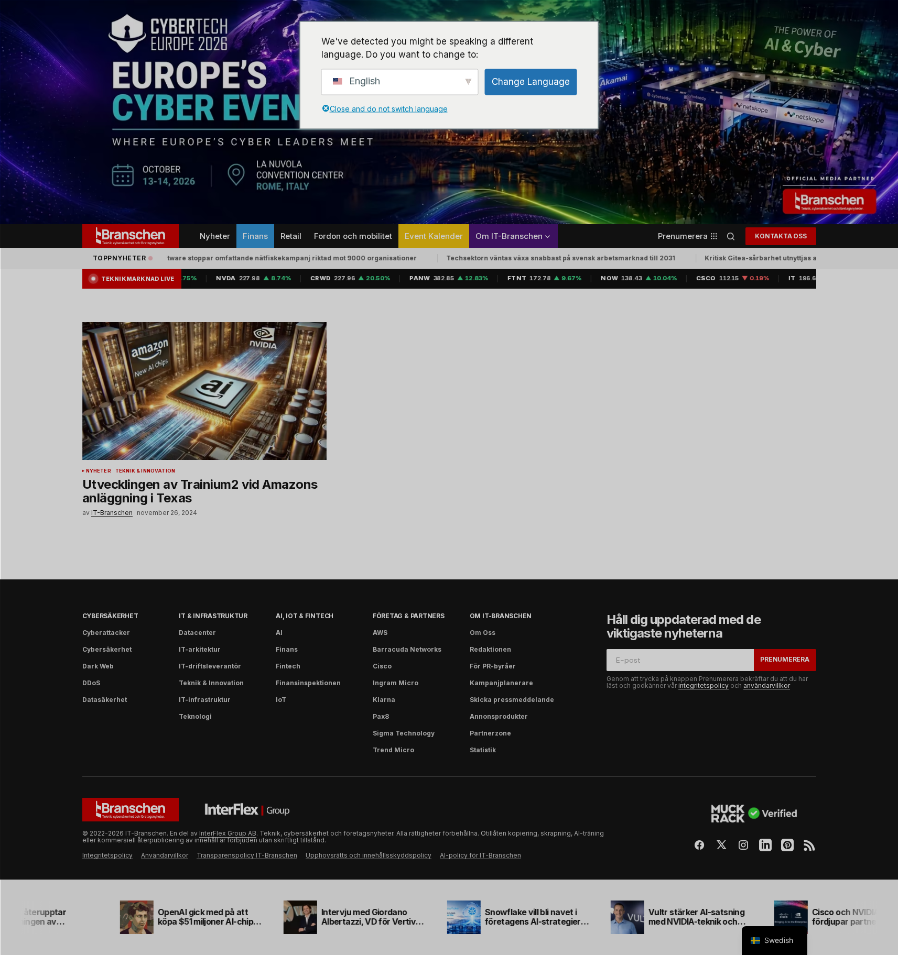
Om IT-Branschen (501, 616)
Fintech (288, 666)
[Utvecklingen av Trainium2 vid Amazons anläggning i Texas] (204, 390)
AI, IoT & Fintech (304, 616)
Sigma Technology (404, 733)
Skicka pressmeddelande (512, 700)
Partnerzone (490, 733)
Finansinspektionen (308, 683)
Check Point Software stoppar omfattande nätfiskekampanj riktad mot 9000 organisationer (259, 258)
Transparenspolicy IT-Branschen (247, 855)
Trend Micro (393, 750)
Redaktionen (490, 649)
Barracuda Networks (407, 649)
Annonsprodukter (499, 716)
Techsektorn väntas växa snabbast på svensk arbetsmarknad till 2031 (553, 258)
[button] (730, 236)
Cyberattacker (106, 632)
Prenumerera (784, 659)
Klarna (384, 700)
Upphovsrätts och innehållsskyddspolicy (368, 855)
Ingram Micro (395, 683)
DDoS (91, 683)
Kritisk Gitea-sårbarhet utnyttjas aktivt (761, 258)
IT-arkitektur (200, 649)
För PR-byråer (493, 666)
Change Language (531, 81)
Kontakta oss (780, 236)
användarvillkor (766, 685)
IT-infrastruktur (205, 700)
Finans (287, 649)
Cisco (382, 666)
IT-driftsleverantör (210, 666)
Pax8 (381, 716)
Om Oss (482, 632)
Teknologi (195, 716)
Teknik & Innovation (145, 471)
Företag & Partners (409, 616)
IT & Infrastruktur (213, 616)
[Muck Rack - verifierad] (754, 813)
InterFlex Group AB (227, 833)
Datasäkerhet (104, 700)
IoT (281, 700)
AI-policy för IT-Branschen (480, 855)
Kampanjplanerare (501, 683)
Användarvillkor (164, 855)
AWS (380, 632)
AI (279, 632)
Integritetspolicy (107, 855)
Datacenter (197, 632)
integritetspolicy (703, 685)
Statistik (483, 750)
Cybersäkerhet (110, 616)
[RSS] (809, 845)
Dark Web (98, 666)
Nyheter (98, 471)
